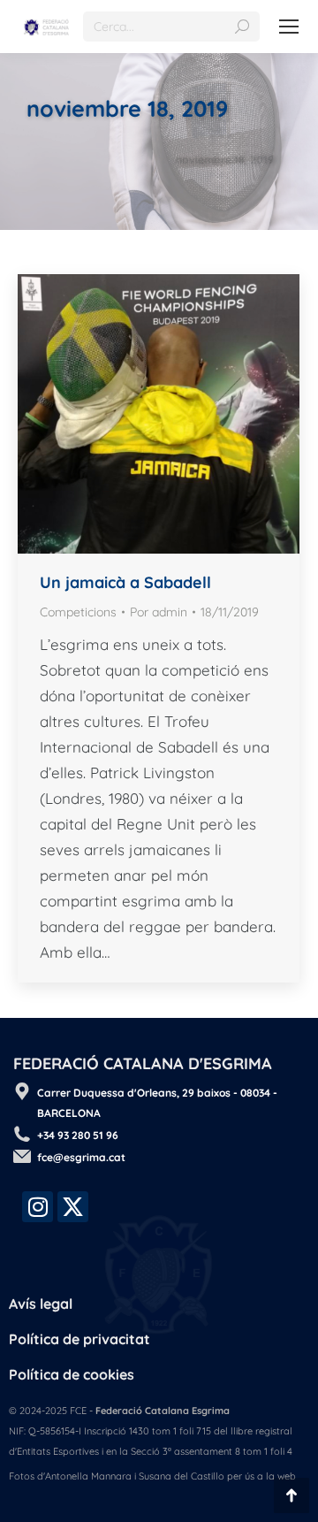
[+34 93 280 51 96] (22, 1134)
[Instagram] (37, 1206)
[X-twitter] (72, 1206)
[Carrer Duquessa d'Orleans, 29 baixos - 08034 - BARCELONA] (22, 1091)
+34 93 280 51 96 (77, 1135)
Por (158, 612)
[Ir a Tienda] (291, 1495)
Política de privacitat (79, 1339)
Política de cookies (71, 1374)
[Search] (242, 26)
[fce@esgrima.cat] (22, 1156)
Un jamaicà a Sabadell (125, 582)
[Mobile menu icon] (288, 26)
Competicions (78, 612)
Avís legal (40, 1303)
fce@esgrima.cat (81, 1157)
